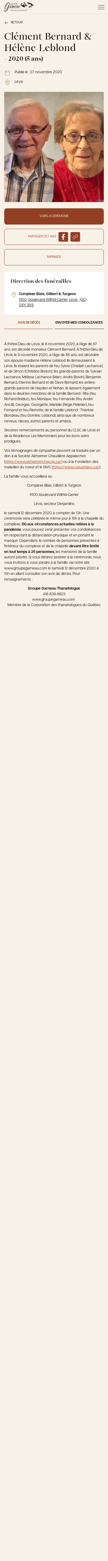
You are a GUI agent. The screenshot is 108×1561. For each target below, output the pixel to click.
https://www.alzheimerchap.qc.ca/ (33, 462)
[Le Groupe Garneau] (19, 6)
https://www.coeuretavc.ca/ (76, 467)
